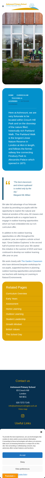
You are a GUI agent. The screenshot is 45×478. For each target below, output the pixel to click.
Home (11, 95)
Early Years (11, 298)
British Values (13, 329)
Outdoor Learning (15, 314)
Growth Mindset (14, 324)
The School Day (14, 334)
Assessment (12, 304)
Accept (22, 455)
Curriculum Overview (16, 293)
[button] (41, 432)
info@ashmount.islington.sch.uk (23, 406)
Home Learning (13, 309)
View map (22, 409)
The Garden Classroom (31, 261)
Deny (22, 462)
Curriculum (22, 95)
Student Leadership (16, 319)
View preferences (22, 469)
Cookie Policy (22, 474)
